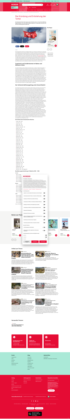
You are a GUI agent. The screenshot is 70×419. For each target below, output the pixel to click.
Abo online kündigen (39, 408)
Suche (23, 3)
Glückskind (14, 229)
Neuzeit (13, 361)
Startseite (16, 12)
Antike (12, 358)
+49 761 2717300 (16, 343)
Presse (13, 381)
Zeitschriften (48, 1)
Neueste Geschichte (26, 12)
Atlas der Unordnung (51, 229)
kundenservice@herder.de (34, 343)
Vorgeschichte (14, 357)
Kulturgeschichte (30, 363)
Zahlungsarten (27, 378)
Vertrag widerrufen (30, 408)
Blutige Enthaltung (63, 229)
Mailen (27, 46)
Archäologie (29, 358)
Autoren (44, 1)
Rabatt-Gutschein (38, 381)
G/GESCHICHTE (46, 357)
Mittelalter (13, 360)
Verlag (52, 1)
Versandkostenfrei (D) (17, 396)
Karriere (13, 384)
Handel (55, 1)
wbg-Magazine (25, 251)
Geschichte (29, 357)
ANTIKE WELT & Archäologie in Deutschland (50, 358)
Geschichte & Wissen (19, 1)
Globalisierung (14, 364)
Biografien (29, 361)
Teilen (18, 46)
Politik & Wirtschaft (26, 1)
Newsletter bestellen (53, 378)
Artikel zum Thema (50, 54)
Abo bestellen (48, 343)
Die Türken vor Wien (51, 41)
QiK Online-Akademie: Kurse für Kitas (16, 388)
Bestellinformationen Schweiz (28, 396)
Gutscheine (38, 378)
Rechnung (25, 381)
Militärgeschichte (30, 360)
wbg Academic (30, 366)
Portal (27, 7)
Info (58, 1)
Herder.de (13, 1)
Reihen (29, 369)
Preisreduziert (30, 364)
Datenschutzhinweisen (50, 388)
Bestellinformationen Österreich (41, 396)
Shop (30, 7)
